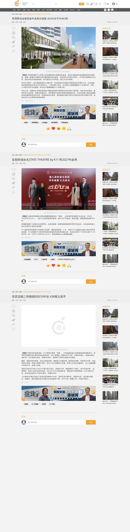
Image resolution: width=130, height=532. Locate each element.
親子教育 (49, 10)
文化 (43, 10)
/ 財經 (16, 14)
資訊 (28, 10)
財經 (38, 10)
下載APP (82, 4)
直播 (24, 10)
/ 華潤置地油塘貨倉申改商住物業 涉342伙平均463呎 (36, 14)
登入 (117, 4)
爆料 (108, 4)
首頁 (14, 10)
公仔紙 (66, 10)
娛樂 (60, 10)
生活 (55, 10)
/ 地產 (20, 14)
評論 (33, 10)
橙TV (19, 10)
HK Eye (72, 10)
